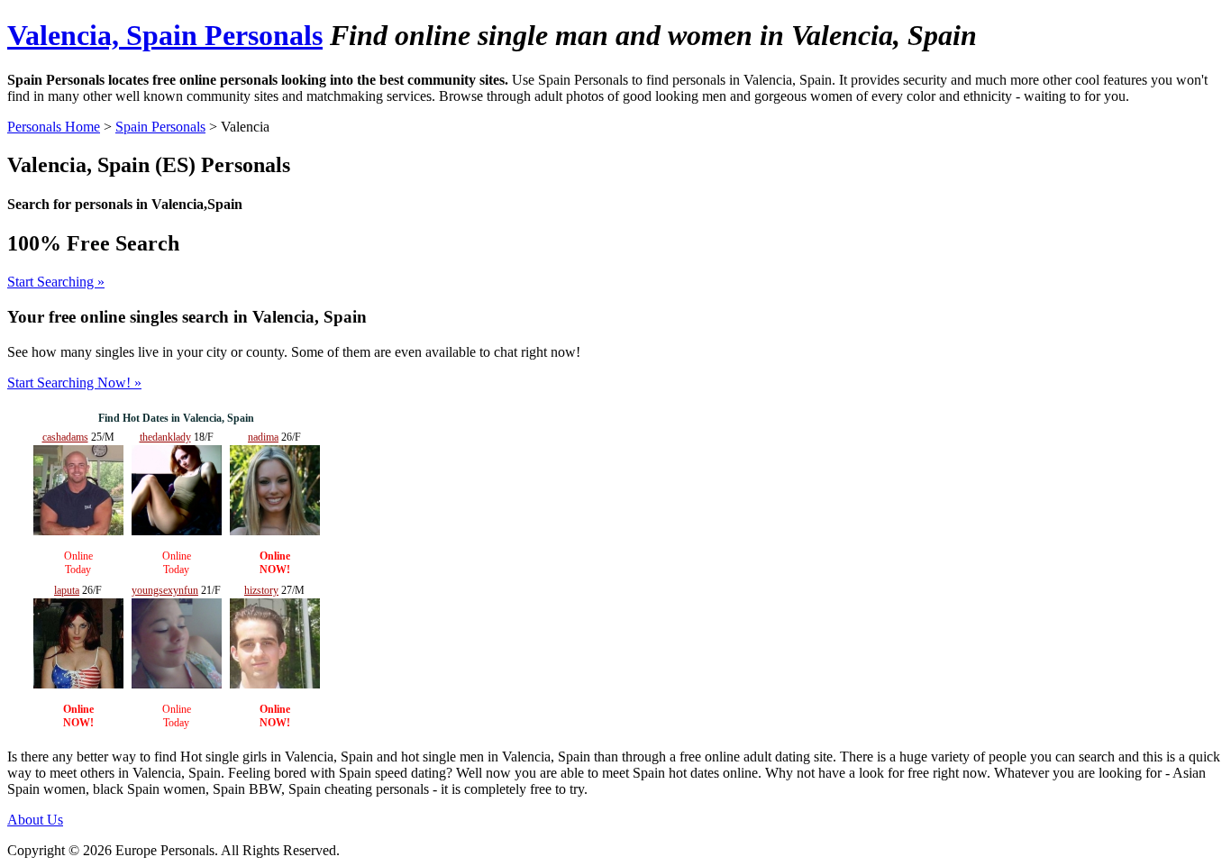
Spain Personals (160, 126)
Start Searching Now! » (74, 382)
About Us (35, 819)
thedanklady (165, 437)
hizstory (261, 590)
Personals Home (53, 126)
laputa (66, 590)
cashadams (65, 437)
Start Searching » (56, 281)
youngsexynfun (165, 590)
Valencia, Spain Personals (165, 35)
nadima (263, 437)
